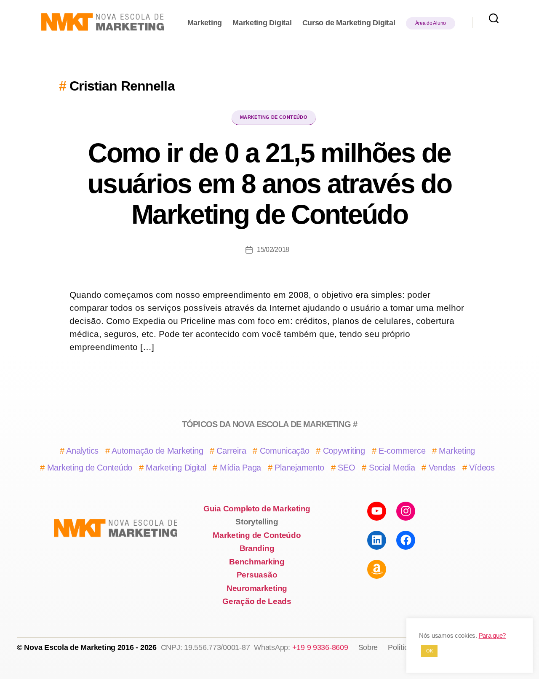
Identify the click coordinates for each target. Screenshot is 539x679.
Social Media (392, 467)
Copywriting (344, 450)
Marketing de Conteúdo (273, 117)
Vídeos (481, 467)
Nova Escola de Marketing (69, 647)
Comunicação (285, 450)
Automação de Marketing (157, 450)
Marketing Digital (261, 23)
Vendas (442, 467)
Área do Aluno (430, 23)
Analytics (82, 450)
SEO (346, 467)
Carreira (231, 450)
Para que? (492, 635)
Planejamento (299, 467)
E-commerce (402, 450)
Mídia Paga (240, 467)
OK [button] (429, 650)
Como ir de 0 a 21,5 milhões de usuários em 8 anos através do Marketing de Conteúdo (269, 184)
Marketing (204, 23)
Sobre (368, 647)
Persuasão (257, 574)
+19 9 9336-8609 (320, 647)
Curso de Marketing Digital (348, 23)
